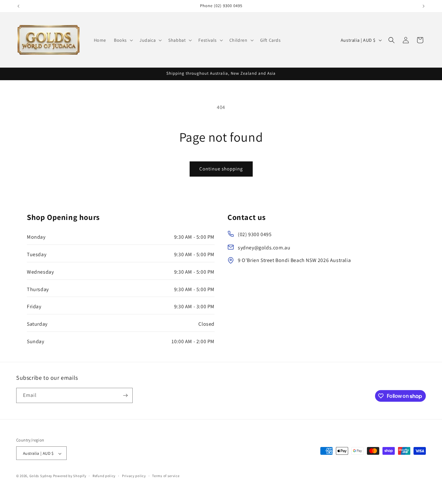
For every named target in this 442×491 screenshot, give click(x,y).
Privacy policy (134, 476)
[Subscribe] (125, 395)
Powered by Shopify (69, 476)
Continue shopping (221, 169)
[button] (123, 40)
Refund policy (104, 476)
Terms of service (165, 476)
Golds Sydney (40, 476)
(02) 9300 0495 (254, 234)
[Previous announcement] (18, 6)
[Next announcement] (423, 6)
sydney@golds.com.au (264, 247)
